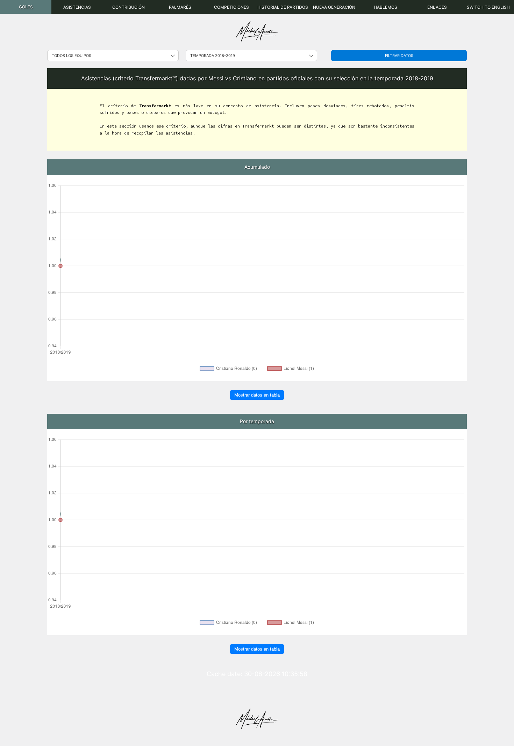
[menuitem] (25, 7)
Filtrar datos (399, 55)
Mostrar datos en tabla (257, 395)
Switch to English (488, 7)
